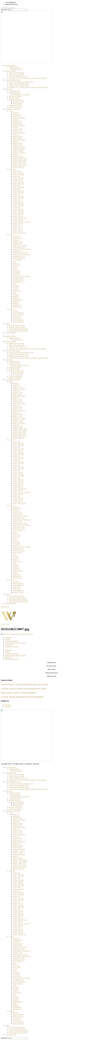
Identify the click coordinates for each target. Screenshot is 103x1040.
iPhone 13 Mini (18, 143)
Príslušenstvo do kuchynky (21, 94)
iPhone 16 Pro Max (19, 125)
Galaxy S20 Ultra (18, 213)
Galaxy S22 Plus (18, 198)
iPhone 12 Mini (18, 151)
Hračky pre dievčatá (15, 105)
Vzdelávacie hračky (15, 96)
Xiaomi (11, 234)
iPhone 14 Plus (17, 136)
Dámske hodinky (14, 67)
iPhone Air (16, 114)
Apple (11, 111)
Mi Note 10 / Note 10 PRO (21, 276)
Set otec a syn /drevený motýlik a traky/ (21, 82)
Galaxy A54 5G (18, 220)
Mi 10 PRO (16, 273)
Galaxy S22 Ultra (18, 196)
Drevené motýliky (10, 71)
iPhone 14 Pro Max (19, 140)
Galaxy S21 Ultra (18, 205)
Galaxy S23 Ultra (18, 193)
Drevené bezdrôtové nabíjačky (18, 329)
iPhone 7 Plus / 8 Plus (20, 160)
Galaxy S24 (16, 185)
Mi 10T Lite (17, 274)
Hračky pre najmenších (16, 100)
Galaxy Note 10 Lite (19, 233)
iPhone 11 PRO (18, 156)
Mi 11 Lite (16, 263)
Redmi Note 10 (18, 282)
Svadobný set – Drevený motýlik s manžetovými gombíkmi (28, 78)
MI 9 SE (15, 287)
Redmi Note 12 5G (19, 256)
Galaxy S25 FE (18, 180)
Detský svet (8, 89)
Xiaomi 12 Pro (17, 251)
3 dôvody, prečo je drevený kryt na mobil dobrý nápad (23, 688)
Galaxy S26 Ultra (18, 174)
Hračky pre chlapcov (15, 107)
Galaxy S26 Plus (18, 173)
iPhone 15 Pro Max (19, 133)
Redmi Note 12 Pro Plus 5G (22, 254)
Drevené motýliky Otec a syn (18, 76)
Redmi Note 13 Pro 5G (20, 245)
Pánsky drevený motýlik (16, 74)
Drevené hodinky (10, 65)
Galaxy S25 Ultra (18, 183)
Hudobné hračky (14, 98)
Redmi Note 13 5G (19, 247)
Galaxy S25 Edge (18, 178)
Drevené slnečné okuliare (17, 325)
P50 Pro (15, 311)
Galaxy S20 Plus (18, 209)
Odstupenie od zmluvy (12, 646)
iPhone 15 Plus (17, 129)
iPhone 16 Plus (17, 122)
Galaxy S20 (16, 207)
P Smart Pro (16, 318)
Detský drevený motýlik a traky (19, 83)
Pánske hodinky (18, 69)
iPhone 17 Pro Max (19, 118)
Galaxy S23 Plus (18, 191)
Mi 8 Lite (16, 294)
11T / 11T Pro (17, 260)
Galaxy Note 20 (18, 216)
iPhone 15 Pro (17, 131)
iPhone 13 (16, 142)
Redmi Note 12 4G (19, 258)
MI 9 (14, 283)
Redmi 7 (15, 302)
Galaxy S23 (16, 189)
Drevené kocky (18, 103)
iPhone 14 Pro (17, 138)
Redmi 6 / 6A (17, 307)
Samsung (12, 169)
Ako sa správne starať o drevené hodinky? (18, 693)
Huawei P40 (17, 316)
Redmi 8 (15, 296)
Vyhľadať (4, 10)
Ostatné (7, 323)
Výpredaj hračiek (10, 333)
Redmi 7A (16, 303)
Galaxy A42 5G (18, 223)
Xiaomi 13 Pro (17, 243)
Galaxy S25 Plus (18, 182)
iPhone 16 (16, 120)
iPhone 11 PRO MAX (20, 158)
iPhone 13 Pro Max (19, 147)
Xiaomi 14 (16, 236)
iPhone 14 (16, 134)
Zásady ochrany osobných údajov (15, 643)
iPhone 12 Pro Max (19, 153)
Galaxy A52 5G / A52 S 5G (22, 222)
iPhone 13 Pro (17, 145)
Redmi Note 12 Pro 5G (20, 253)
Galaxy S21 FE (18, 202)
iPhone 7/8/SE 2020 (19, 162)
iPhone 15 (16, 127)
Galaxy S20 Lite (18, 211)
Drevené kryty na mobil (12, 109)
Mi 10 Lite (16, 271)
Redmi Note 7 (17, 305)
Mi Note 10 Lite (18, 278)
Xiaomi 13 (16, 240)
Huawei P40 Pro (18, 313)
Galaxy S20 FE (18, 214)
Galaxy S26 (16, 171)
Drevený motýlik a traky (12, 80)
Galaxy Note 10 (18, 231)
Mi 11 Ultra (16, 265)
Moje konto (8, 637)
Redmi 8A (16, 298)
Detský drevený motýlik (16, 73)
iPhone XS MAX (18, 167)
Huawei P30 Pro (18, 322)
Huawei (11, 309)
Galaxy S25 (16, 176)
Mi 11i (15, 267)
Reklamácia (8, 645)
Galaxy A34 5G (18, 227)
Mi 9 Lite (16, 285)
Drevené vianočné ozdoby (17, 327)
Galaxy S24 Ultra (18, 187)
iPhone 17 (16, 113)
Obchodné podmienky (12, 641)
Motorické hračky (18, 102)
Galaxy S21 (16, 200)
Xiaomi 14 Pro (17, 238)
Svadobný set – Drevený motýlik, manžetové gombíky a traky (28, 87)
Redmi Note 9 (17, 291)
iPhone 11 (16, 154)
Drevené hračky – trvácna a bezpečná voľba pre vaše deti (24, 684)
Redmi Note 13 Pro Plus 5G (22, 249)
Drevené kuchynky (15, 93)
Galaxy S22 (16, 194)
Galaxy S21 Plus (18, 203)
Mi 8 (14, 293)
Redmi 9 (15, 289)
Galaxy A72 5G (18, 229)
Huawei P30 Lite (18, 320)
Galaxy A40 (17, 225)
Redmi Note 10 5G (19, 280)
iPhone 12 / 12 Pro (19, 149)
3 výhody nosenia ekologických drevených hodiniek (22, 697)
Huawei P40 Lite (18, 314)
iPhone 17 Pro (17, 116)
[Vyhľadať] (27, 10)
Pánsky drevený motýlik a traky (19, 85)
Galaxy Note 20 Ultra (20, 218)
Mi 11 (15, 262)
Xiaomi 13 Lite (18, 242)
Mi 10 (15, 269)
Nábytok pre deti (14, 91)
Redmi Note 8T (18, 300)
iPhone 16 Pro (17, 123)
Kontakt (7, 639)
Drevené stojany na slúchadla (18, 331)
